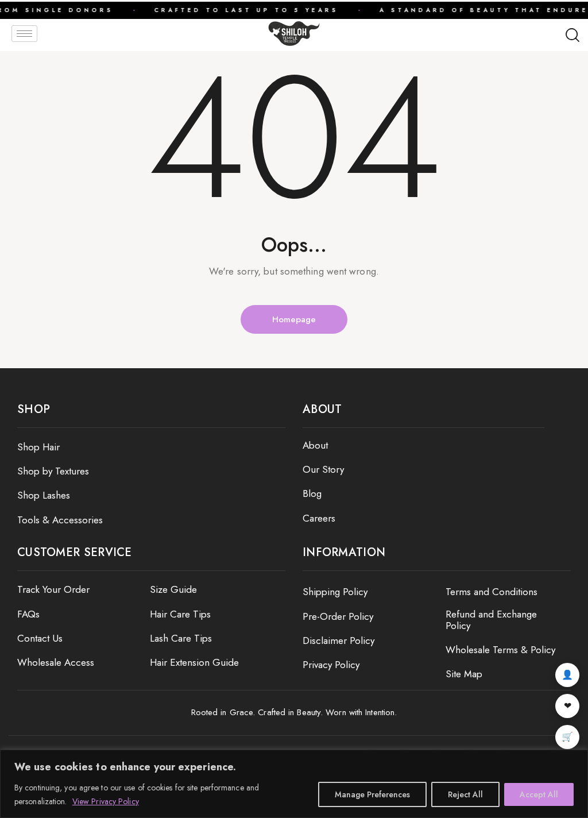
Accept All (539, 794)
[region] (294, 784)
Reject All (465, 794)
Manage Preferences (372, 794)
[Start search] (572, 35)
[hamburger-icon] (24, 33)
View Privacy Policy (105, 801)
